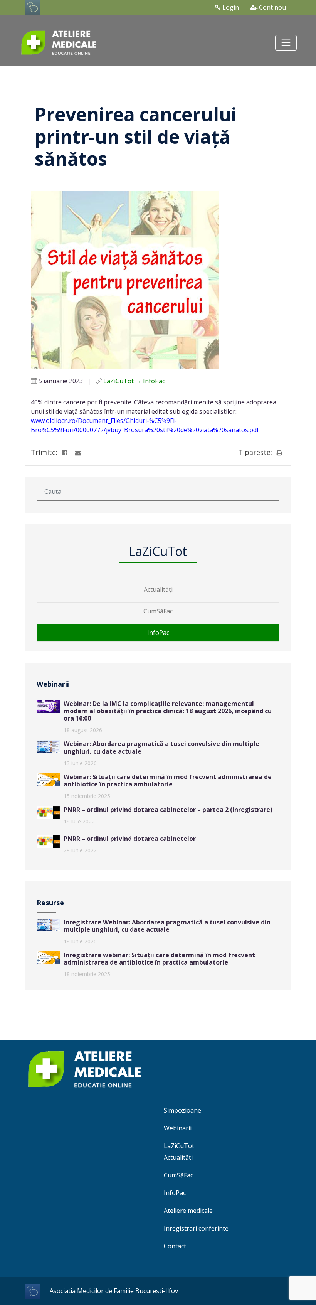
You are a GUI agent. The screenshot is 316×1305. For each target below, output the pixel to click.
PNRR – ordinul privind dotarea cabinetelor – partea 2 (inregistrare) (168, 809)
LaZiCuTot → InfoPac (134, 381)
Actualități (158, 589)
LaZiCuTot (179, 1146)
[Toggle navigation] (286, 43)
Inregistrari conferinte (196, 1228)
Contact (175, 1246)
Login (230, 7)
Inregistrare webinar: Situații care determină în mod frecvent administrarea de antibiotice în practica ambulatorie (159, 959)
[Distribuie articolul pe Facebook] (65, 452)
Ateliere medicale (188, 1210)
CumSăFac (158, 611)
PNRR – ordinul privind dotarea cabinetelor (130, 838)
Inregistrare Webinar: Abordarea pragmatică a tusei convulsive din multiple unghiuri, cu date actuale (167, 926)
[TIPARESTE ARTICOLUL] (279, 452)
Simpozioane (182, 1110)
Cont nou (271, 7)
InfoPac (158, 632)
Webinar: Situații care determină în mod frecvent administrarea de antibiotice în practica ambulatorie (168, 780)
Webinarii (178, 1128)
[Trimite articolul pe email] (78, 452)
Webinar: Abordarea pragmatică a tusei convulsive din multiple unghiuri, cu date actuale (161, 747)
